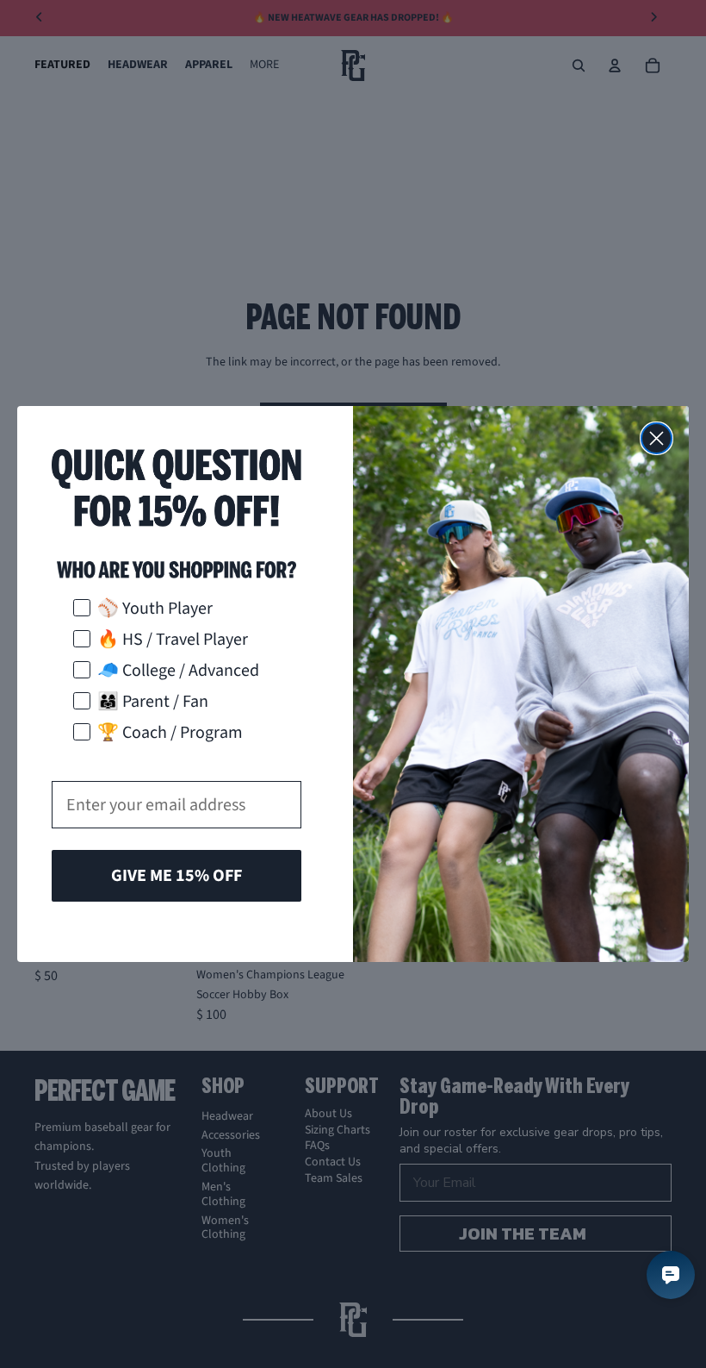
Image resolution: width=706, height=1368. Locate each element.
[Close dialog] (656, 438)
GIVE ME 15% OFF (176, 876)
